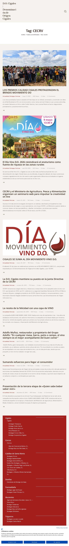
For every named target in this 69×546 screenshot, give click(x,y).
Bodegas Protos (12, 456)
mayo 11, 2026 (26, 96)
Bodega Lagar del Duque (14, 490)
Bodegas (12, 96)
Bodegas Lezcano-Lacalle (15, 519)
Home (23, 35)
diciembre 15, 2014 (22, 392)
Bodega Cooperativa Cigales (17, 435)
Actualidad (6, 96)
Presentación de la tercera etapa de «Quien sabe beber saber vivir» (33, 387)
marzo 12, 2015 (21, 365)
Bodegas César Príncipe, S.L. (16, 492)
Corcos (9, 443)
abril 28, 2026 (26, 168)
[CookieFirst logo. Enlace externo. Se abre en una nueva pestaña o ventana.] (2, 529)
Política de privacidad (62, 528)
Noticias (17, 96)
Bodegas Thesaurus (15, 424)
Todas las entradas (32, 35)
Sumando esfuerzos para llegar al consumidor (28, 361)
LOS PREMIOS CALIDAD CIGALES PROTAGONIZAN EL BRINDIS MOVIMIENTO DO (31, 91)
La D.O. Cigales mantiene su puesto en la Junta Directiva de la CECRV (33, 280)
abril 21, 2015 (20, 341)
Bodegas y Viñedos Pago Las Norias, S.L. (19, 465)
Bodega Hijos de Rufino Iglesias (16, 509)
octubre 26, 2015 (22, 285)
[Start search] (65, 11)
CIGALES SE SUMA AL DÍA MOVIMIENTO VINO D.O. (30, 259)
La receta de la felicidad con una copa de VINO (28, 308)
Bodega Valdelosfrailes (14, 458)
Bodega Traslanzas (13, 504)
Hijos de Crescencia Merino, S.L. (18, 446)
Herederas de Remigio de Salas (16, 482)
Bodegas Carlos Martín (14, 521)
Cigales (9, 421)
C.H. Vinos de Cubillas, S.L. (15, 468)
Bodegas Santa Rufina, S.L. (15, 461)
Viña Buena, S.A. (12, 470)
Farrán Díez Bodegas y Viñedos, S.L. (18, 463)
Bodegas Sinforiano (13, 511)
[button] (44, 96)
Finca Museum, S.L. (14, 431)
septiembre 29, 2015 (23, 312)
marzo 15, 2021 (21, 200)
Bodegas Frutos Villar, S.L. (16, 433)
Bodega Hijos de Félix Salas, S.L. (18, 448)
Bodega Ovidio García (15, 426)
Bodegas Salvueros (13, 507)
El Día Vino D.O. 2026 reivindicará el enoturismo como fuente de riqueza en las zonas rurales (32, 163)
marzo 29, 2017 (21, 263)
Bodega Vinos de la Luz (16, 428)
